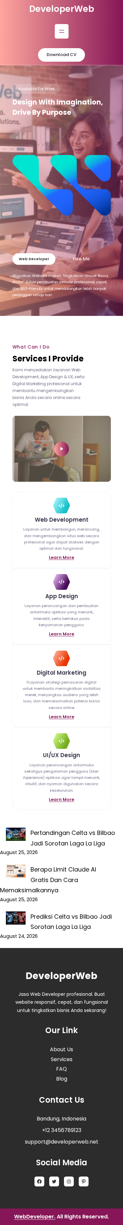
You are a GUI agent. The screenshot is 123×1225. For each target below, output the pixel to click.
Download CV (61, 54)
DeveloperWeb (61, 9)
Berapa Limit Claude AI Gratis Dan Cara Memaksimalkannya (48, 879)
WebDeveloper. (34, 1216)
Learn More (61, 557)
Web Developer (34, 258)
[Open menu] (62, 31)
